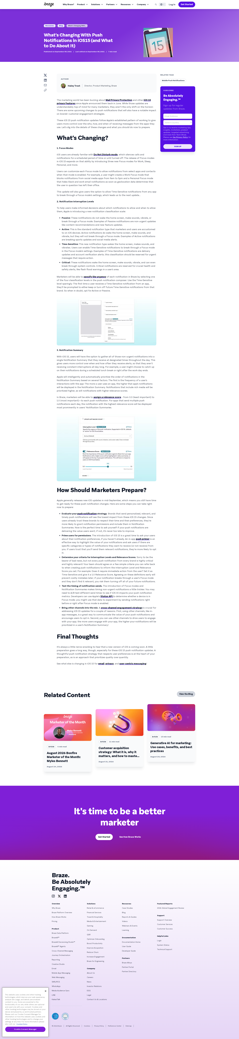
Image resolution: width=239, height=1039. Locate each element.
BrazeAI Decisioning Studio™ (63, 942)
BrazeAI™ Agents (59, 946)
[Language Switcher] (162, 4)
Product (81, 4)
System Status (163, 945)
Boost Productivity (94, 943)
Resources (126, 4)
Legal (89, 995)
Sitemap (128, 1026)
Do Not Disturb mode (106, 154)
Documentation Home (131, 942)
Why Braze (56, 908)
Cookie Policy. (22, 1024)
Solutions (95, 4)
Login (159, 940)
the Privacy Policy (180, 137)
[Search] (156, 4)
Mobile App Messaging (61, 973)
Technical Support (164, 949)
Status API (106, 596)
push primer (142, 539)
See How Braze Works (130, 837)
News (89, 982)
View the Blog (186, 694)
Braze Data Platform (60, 933)
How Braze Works (59, 917)
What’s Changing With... (77, 26)
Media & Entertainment (96, 921)
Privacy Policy (99, 1026)
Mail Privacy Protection (119, 100)
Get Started (187, 4)
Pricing (54, 921)
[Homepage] (49, 4)
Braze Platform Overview (62, 912)
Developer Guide (129, 951)
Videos (125, 921)
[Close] (45, 991)
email (101, 663)
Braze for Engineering (95, 961)
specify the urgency (95, 276)
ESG (88, 990)
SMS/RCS (56, 982)
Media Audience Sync (60, 990)
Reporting (56, 960)
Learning (125, 930)
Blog (61, 26)
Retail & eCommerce (95, 908)
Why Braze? (68, 4)
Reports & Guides (129, 917)
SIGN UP (177, 146)
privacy (109, 663)
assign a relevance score (107, 397)
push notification (87, 513)
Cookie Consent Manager (25, 1029)
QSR (88, 934)
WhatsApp (56, 986)
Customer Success (165, 929)
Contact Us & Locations (97, 999)
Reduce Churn (92, 952)
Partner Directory (129, 971)
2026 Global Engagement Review (170, 908)
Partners (110, 4)
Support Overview (164, 920)
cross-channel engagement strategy (121, 607)
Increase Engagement (95, 957)
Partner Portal (128, 967)
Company (141, 4)
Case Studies (127, 908)
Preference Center (114, 1026)
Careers (90, 977)
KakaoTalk (56, 999)
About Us (91, 973)
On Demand (92, 930)
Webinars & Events (129, 926)
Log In (172, 4)
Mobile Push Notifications (173, 80)
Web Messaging (58, 977)
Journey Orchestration (61, 955)
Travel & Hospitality (95, 917)
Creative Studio (58, 964)
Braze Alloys (127, 963)
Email (54, 968)
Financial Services (94, 912)
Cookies (87, 1026)
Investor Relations (94, 986)
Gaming (90, 926)
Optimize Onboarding (95, 939)
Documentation (129, 937)
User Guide (126, 946)
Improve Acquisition (95, 948)
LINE (54, 995)
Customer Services (165, 924)
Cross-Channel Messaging (62, 951)
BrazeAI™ (55, 937)
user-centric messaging (132, 663)
